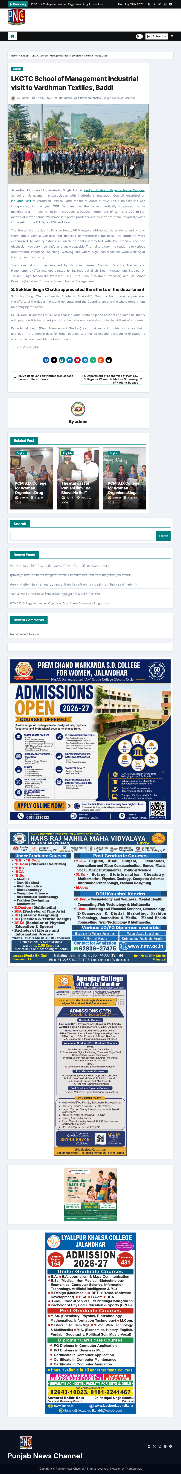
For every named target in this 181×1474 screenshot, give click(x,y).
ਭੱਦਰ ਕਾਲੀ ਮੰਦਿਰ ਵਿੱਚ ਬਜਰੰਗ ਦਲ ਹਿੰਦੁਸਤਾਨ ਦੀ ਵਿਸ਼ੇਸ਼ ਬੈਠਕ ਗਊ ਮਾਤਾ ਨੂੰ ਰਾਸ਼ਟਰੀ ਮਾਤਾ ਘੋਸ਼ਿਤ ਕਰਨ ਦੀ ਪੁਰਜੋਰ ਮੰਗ (73, 584)
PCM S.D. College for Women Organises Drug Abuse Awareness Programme (31, 492)
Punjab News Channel (30, 28)
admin (26, 98)
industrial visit (21, 201)
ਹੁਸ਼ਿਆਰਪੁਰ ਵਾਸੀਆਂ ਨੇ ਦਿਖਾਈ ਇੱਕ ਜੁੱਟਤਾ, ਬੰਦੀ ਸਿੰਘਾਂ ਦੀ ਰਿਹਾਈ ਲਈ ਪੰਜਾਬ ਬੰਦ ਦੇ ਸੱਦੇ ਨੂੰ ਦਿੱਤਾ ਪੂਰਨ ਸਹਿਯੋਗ (70, 575)
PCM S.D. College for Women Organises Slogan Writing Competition (124, 492)
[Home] (12, 36)
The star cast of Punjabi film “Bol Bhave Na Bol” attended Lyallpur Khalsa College (77, 492)
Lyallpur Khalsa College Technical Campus (108, 98)
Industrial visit (70, 98)
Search (20, 524)
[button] (172, 36)
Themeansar (133, 1468)
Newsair (115, 1468)
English (17, 68)
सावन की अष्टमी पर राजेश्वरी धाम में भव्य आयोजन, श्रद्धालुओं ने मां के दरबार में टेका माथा (55, 594)
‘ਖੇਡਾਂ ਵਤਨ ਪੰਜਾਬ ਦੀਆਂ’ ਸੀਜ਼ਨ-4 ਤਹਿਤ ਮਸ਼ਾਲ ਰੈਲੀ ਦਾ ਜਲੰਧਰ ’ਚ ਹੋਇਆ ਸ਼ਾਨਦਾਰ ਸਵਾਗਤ (59, 566)
